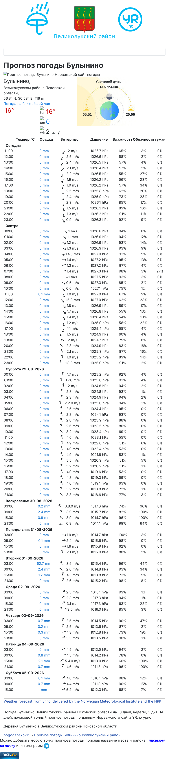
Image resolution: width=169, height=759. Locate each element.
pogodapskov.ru (17, 735)
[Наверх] (161, 750)
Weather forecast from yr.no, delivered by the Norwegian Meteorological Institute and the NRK (83, 701)
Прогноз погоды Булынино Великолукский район (77, 735)
